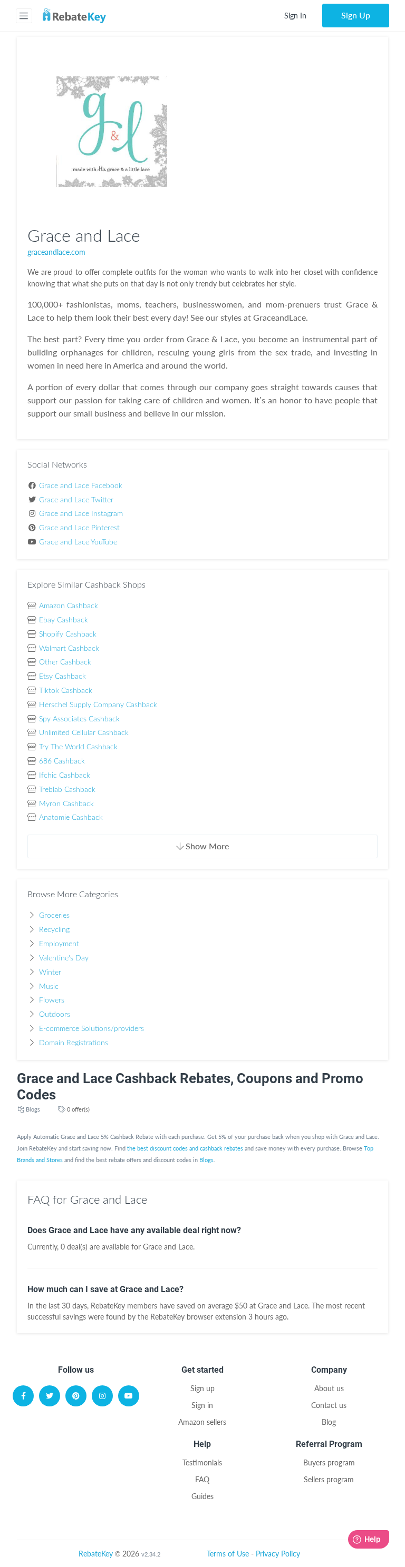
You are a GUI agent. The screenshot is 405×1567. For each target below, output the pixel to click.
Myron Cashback (66, 804)
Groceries (54, 915)
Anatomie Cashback (71, 817)
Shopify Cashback (68, 634)
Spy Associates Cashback (79, 719)
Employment (59, 944)
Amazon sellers (202, 1421)
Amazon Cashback (68, 606)
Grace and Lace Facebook (80, 486)
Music (49, 986)
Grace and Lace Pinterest (79, 528)
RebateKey (96, 1553)
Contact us (328, 1405)
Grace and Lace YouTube (78, 542)
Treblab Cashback (67, 790)
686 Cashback (62, 761)
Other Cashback (65, 662)
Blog (329, 1421)
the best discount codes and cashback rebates (185, 1148)
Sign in (202, 1405)
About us (329, 1388)
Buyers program (329, 1462)
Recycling (54, 930)
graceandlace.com (56, 251)
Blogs (33, 1109)
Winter (50, 972)
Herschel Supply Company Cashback (98, 705)
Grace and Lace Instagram (81, 514)
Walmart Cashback (69, 648)
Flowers (51, 1000)
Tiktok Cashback (65, 691)
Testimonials (202, 1462)
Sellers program (329, 1479)
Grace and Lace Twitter (76, 500)
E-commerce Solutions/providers (91, 1029)
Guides (202, 1496)
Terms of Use (228, 1553)
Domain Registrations (73, 1043)
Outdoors (54, 1014)
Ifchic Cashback (64, 775)
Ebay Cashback (63, 620)
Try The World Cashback (78, 747)
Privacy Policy (278, 1553)
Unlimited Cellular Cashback (84, 733)
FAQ (202, 1479)
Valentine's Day (64, 958)
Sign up (202, 1388)
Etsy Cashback (62, 676)
